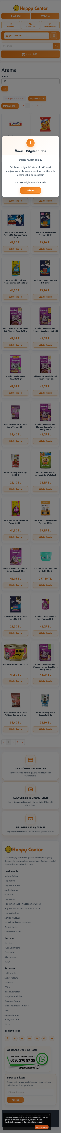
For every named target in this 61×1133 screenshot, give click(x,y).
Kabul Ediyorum (41, 1127)
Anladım (30, 190)
